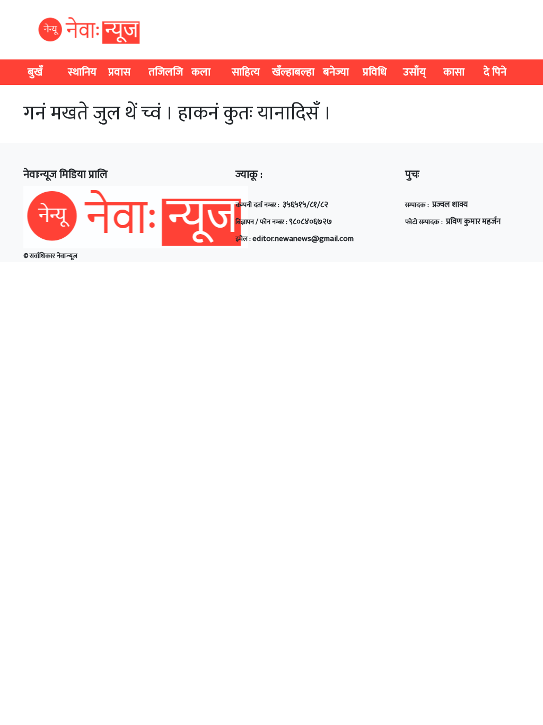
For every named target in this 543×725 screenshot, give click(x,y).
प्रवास (119, 72)
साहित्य (246, 72)
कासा (454, 72)
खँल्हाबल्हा (293, 72)
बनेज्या (336, 72)
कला (201, 72)
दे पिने (495, 72)
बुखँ (35, 72)
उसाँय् (414, 72)
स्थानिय (82, 72)
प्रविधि (375, 72)
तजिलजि (165, 72)
